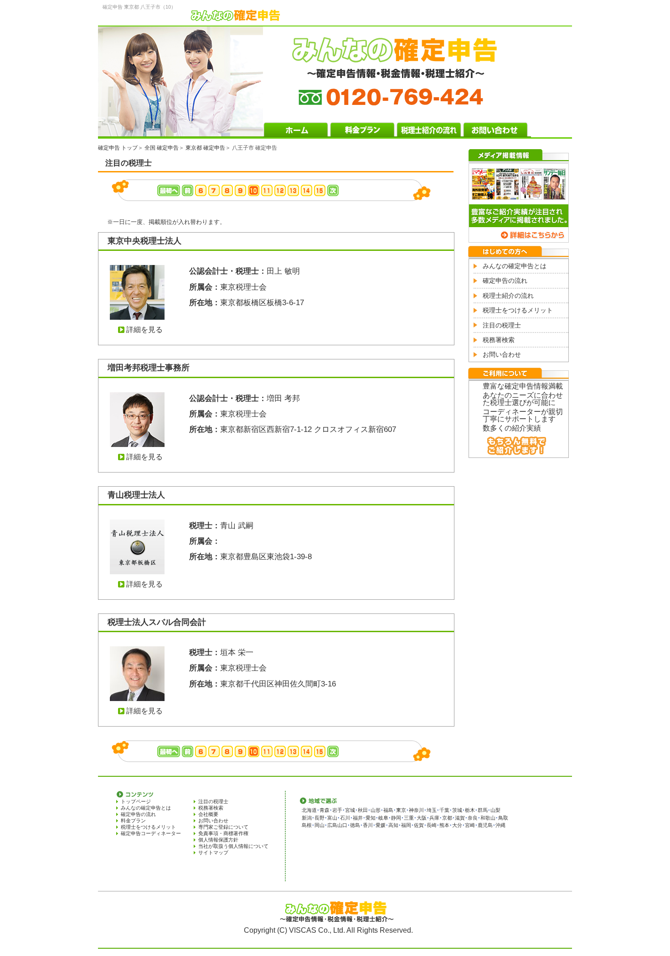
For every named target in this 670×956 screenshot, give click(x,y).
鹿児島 (485, 825)
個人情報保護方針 (218, 839)
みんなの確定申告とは (514, 266)
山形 (376, 810)
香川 (368, 825)
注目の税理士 (502, 325)
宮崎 (470, 825)
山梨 (495, 810)
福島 (388, 810)
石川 (345, 818)
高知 (393, 825)
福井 (358, 818)
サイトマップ (213, 852)
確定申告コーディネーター (151, 833)
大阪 (422, 818)
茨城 (457, 810)
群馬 (483, 810)
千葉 (444, 810)
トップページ (136, 801)
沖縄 (500, 825)
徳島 (355, 825)
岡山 (319, 825)
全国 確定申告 (161, 148)
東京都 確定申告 (205, 148)
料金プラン (133, 820)
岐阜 (383, 818)
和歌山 (487, 818)
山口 (342, 825)
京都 (447, 818)
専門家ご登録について (223, 827)
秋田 (363, 810)
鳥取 (503, 818)
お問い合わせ (502, 354)
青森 (325, 810)
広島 (332, 825)
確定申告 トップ (118, 148)
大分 (457, 825)
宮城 (350, 810)
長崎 (432, 825)
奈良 (473, 818)
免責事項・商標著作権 (223, 833)
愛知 (371, 818)
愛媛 (381, 825)
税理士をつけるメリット (518, 310)
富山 (332, 818)
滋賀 (460, 818)
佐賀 (419, 825)
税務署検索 (499, 339)
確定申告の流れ (505, 280)
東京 (401, 810)
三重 (409, 818)
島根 (307, 825)
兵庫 (434, 818)
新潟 (307, 818)
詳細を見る (144, 329)
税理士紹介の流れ (508, 295)
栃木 (470, 810)
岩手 (337, 810)
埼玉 (432, 810)
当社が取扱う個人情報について (233, 846)
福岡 (406, 825)
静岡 (396, 818)
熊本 (444, 825)
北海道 (309, 810)
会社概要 (208, 814)
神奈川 (416, 810)
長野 (319, 818)
